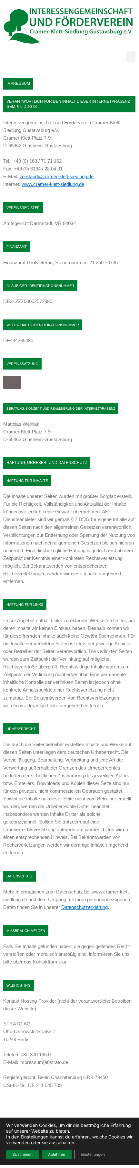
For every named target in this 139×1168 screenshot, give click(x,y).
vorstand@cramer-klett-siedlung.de (56, 176)
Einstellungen (34, 1136)
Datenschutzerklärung (84, 907)
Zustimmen (23, 1154)
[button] (130, 56)
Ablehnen (56, 1154)
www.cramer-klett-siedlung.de (53, 184)
